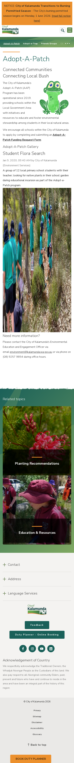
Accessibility (37, 728)
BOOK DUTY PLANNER (31, 759)
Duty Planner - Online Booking (37, 634)
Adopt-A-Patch (11, 43)
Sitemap (37, 716)
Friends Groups (49, 43)
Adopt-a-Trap (30, 43)
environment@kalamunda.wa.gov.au (31, 352)
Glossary (37, 734)
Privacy (37, 710)
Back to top (38, 745)
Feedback (37, 625)
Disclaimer (37, 722)
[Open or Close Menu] (69, 30)
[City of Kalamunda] (10, 30)
